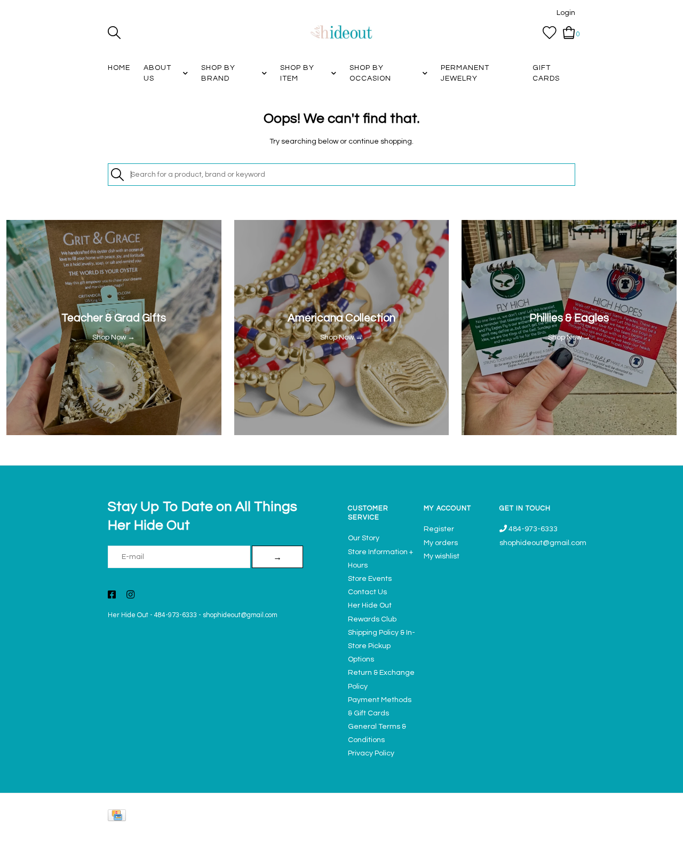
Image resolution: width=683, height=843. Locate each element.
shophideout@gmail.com (240, 615)
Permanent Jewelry (465, 73)
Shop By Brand (218, 73)
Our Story (363, 538)
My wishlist (441, 556)
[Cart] (569, 32)
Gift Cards (546, 73)
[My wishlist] (550, 32)
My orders (441, 543)
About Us (157, 73)
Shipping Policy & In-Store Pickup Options (381, 646)
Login (566, 13)
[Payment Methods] (119, 817)
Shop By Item (297, 73)
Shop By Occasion (370, 73)
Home (119, 68)
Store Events (370, 578)
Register (439, 529)
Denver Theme (480, 829)
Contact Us (367, 592)
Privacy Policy (371, 753)
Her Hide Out (128, 615)
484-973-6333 (175, 615)
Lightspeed (564, 829)
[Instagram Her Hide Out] (130, 595)
